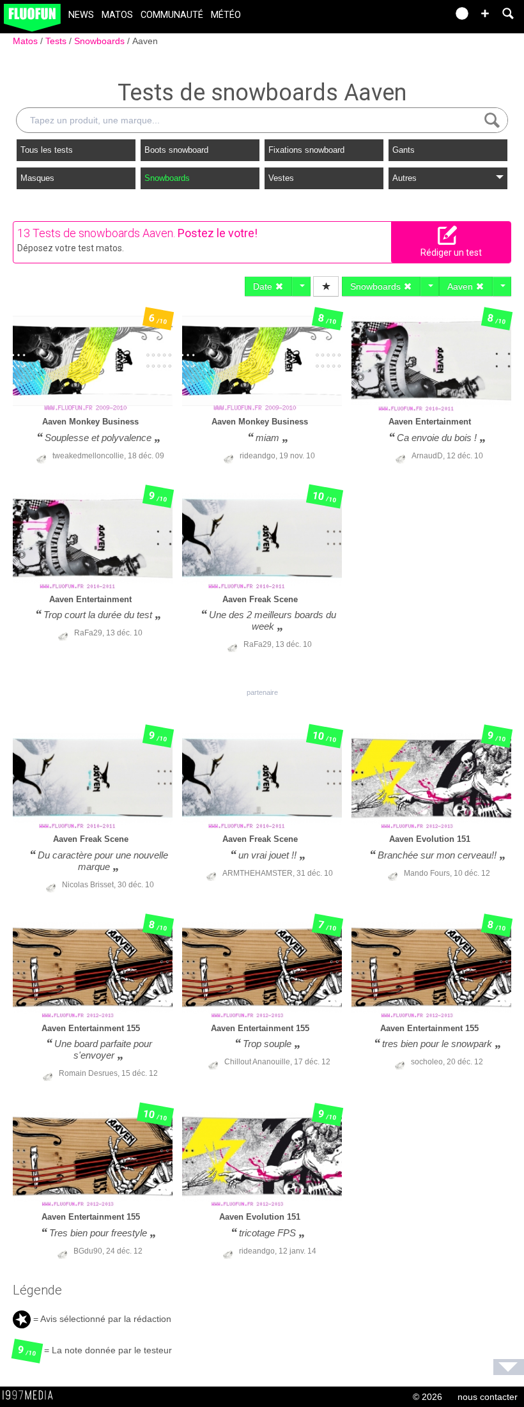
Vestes (281, 178)
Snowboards (100, 41)
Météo (226, 15)
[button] (485, 13)
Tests (57, 41)
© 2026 (427, 1397)
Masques (37, 178)
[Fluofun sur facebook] (410, 17)
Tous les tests (46, 150)
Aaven (145, 41)
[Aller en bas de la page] (508, 1367)
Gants (403, 150)
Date (264, 286)
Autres (404, 178)
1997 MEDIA (31, 1395)
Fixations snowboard (306, 150)
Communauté (172, 15)
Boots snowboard (176, 150)
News (81, 15)
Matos (117, 15)
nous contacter (488, 1397)
